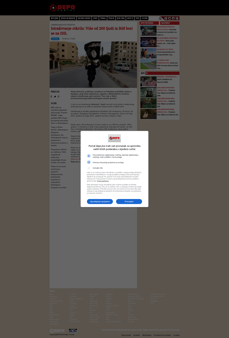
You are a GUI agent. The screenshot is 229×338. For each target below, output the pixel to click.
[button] (114, 168)
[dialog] (114, 169)
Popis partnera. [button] (103, 181)
